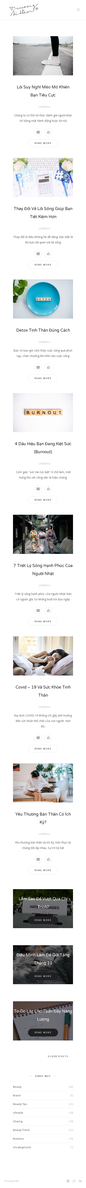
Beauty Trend (21, 1130)
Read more (43, 143)
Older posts (58, 1056)
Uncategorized (22, 1147)
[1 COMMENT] (38, 132)
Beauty (17, 1087)
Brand (16, 1095)
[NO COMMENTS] (38, 254)
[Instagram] (74, 1181)
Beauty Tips (20, 1104)
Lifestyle (44, 107)
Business (18, 1138)
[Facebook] (68, 1181)
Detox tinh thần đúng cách (43, 330)
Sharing (17, 1121)
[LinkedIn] (80, 1181)
